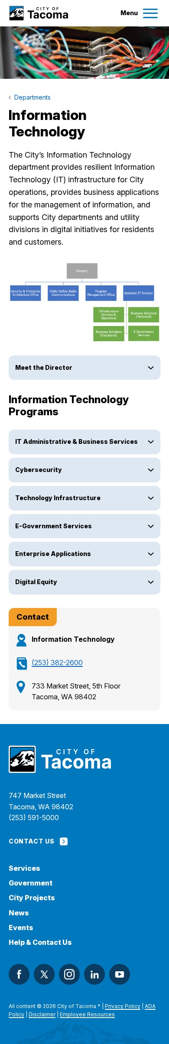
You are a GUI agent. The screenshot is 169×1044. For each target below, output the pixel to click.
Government (30, 883)
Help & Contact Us (40, 942)
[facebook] (19, 974)
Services (24, 868)
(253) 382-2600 (57, 662)
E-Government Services (54, 526)
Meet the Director (43, 367)
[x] (44, 974)
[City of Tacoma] (38, 13)
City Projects (32, 898)
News (19, 913)
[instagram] (69, 974)
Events (21, 928)
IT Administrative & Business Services (76, 441)
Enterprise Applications (53, 553)
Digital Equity (36, 581)
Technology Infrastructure (58, 497)
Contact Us (31, 841)
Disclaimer (42, 1014)
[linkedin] (94, 974)
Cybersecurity (39, 469)
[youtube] (119, 974)
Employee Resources (87, 1014)
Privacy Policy (122, 1006)
